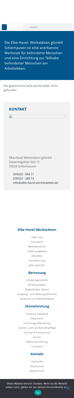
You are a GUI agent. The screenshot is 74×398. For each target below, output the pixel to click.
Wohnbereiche (37, 246)
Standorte (37, 242)
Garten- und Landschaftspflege (37, 327)
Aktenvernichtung (37, 341)
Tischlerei (37, 346)
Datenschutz (37, 371)
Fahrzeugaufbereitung (37, 323)
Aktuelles (37, 256)
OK (38, 392)
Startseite (37, 361)
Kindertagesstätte (37, 280)
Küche (37, 337)
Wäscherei (37, 318)
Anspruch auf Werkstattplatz (37, 298)
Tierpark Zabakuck (37, 313)
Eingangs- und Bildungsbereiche (37, 294)
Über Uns (37, 237)
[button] (4, 27)
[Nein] (68, 388)
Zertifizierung (37, 260)
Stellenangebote (37, 251)
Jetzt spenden (37, 265)
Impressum (37, 366)
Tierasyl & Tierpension (37, 332)
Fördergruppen (37, 284)
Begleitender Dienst (37, 289)
